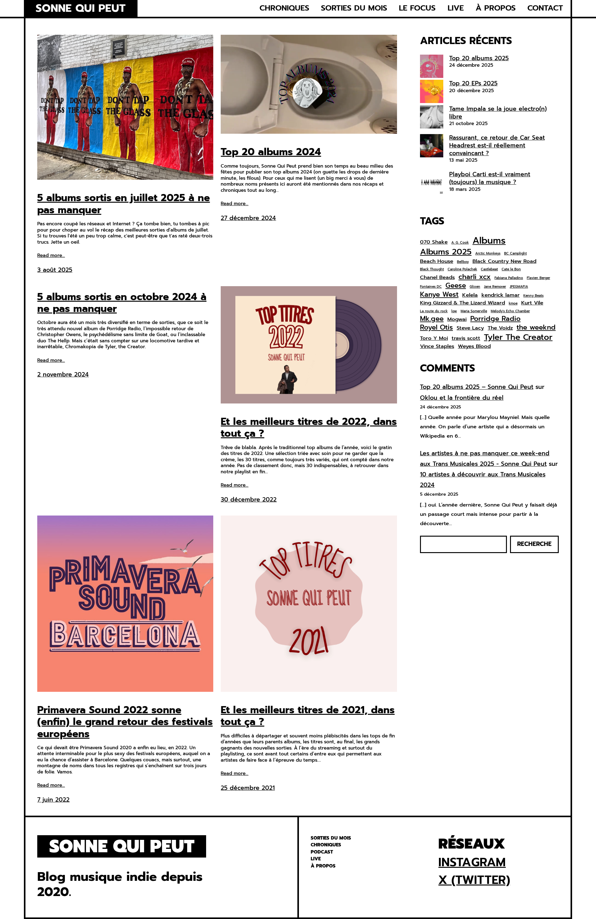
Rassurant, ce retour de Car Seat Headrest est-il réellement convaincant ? (497, 145)
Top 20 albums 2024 (271, 152)
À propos (496, 8)
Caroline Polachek (462, 269)
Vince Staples (437, 346)
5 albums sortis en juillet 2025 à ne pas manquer (123, 204)
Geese (455, 285)
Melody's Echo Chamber (510, 311)
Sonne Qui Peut (80, 8)
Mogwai (457, 319)
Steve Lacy (470, 328)
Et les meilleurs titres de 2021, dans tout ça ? (308, 716)
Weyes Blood (474, 346)
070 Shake (434, 242)
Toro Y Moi (434, 338)
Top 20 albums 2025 (479, 58)
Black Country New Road (504, 261)
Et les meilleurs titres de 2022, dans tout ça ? (309, 428)
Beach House (436, 261)
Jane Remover (495, 287)
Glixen (475, 287)
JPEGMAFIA (519, 287)
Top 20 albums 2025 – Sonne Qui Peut (476, 386)
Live (456, 8)
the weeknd (536, 327)
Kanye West (439, 294)
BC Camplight (515, 253)
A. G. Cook (460, 243)
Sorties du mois (354, 8)
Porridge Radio (495, 318)
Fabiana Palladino (508, 278)
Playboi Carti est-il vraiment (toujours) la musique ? (489, 178)
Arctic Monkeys (487, 253)
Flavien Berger (538, 278)
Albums (489, 240)
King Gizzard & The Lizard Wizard (462, 303)
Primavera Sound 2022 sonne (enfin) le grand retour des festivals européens (125, 722)
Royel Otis (436, 327)
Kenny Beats (533, 296)
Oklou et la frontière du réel (461, 397)
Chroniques (284, 8)
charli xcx (474, 277)
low (454, 311)
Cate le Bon (511, 269)
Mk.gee (432, 318)
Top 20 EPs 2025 (473, 83)
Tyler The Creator (518, 337)
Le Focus (417, 8)
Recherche (534, 543)
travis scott (466, 338)
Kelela (470, 295)
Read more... (51, 256)
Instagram (472, 862)
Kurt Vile (532, 303)
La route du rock (434, 311)
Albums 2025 (446, 251)
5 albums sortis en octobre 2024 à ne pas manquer (121, 303)
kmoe (513, 303)
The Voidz (500, 328)
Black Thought (432, 269)
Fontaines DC (431, 287)
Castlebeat (489, 269)
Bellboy (463, 262)
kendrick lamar (500, 295)
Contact (545, 8)
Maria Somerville (474, 311)
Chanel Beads (437, 277)
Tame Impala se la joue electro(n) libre (498, 112)
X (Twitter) (474, 880)
